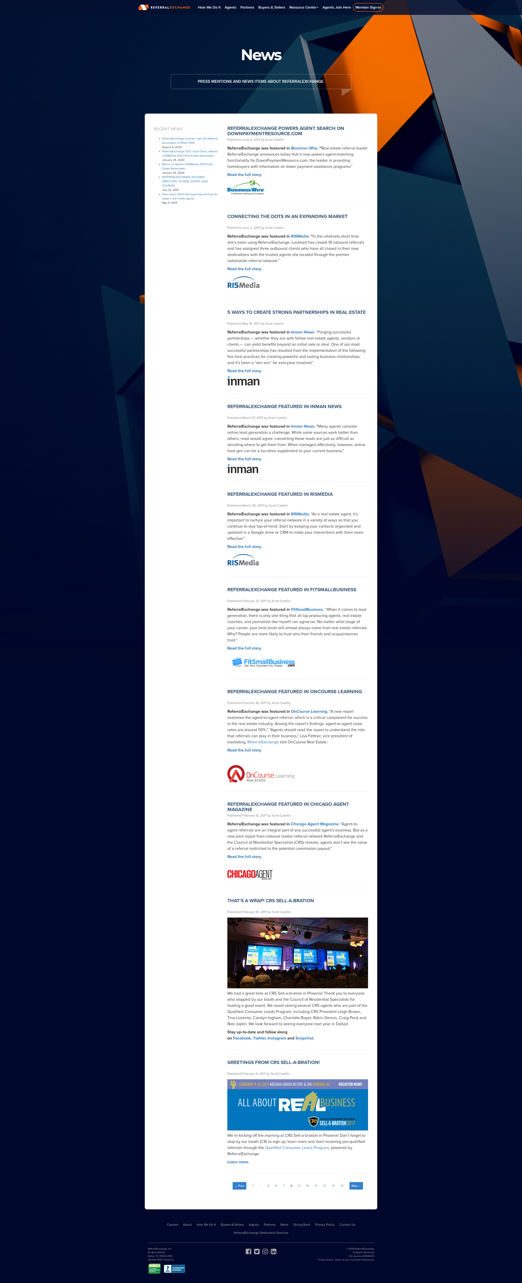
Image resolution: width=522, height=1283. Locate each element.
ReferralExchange (263, 742)
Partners (247, 7)
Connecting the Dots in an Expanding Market (287, 216)
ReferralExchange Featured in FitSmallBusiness (291, 590)
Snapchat (304, 1038)
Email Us (169, 1259)
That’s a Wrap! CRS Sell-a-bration (270, 901)
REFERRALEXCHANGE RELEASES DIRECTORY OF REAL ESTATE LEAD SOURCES (185, 181)
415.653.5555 (155, 1259)
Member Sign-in (368, 7)
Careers (172, 1225)
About (187, 1225)
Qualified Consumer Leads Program (297, 1147)
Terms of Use (342, 1259)
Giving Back (301, 1225)
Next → (356, 1186)
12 (324, 1186)
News (284, 1225)
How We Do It (209, 7)
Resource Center (302, 7)
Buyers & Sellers (271, 7)
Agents (230, 7)
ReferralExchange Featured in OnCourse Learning (294, 692)
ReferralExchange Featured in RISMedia (280, 494)
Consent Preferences (362, 1259)
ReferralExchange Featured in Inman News (284, 407)
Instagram (277, 1038)
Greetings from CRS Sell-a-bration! (273, 1062)
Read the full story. (244, 648)
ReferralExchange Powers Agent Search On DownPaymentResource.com (285, 131)
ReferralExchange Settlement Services (261, 1233)
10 (307, 1186)
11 (316, 1186)
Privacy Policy (325, 1225)
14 (342, 1186)
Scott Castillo (274, 140)
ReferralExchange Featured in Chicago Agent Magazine (288, 807)
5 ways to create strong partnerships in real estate (296, 312)
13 (333, 1186)
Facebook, (242, 1038)
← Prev (239, 1186)
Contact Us (347, 1225)
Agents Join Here (337, 7)
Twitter (259, 1038)
